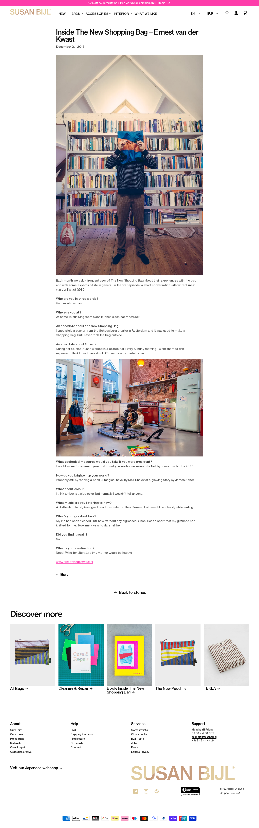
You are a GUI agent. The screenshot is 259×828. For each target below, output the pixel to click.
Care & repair (18, 747)
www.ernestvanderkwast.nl (74, 562)
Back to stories (132, 592)
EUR (210, 13)
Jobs (134, 743)
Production (17, 738)
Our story (15, 730)
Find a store (78, 738)
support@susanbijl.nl (204, 736)
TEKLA (210, 688)
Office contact (140, 734)
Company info (139, 730)
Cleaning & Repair (73, 688)
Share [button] (64, 574)
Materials (15, 743)
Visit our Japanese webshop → (36, 768)
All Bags (17, 689)
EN (193, 13)
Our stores (16, 734)
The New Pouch (169, 689)
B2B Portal (137, 738)
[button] (76, 14)
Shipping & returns (82, 734)
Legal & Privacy (140, 751)
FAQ (73, 730)
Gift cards (77, 743)
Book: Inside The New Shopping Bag (125, 690)
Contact (76, 747)
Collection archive (21, 751)
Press (134, 747)
